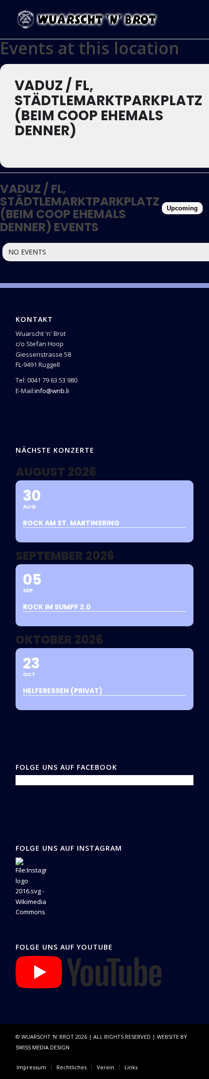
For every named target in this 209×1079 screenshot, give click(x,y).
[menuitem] (31, 1067)
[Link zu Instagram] (171, 1057)
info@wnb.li (52, 390)
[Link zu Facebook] (157, 1057)
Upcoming (182, 208)
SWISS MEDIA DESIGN (43, 1047)
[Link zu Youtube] (186, 1057)
